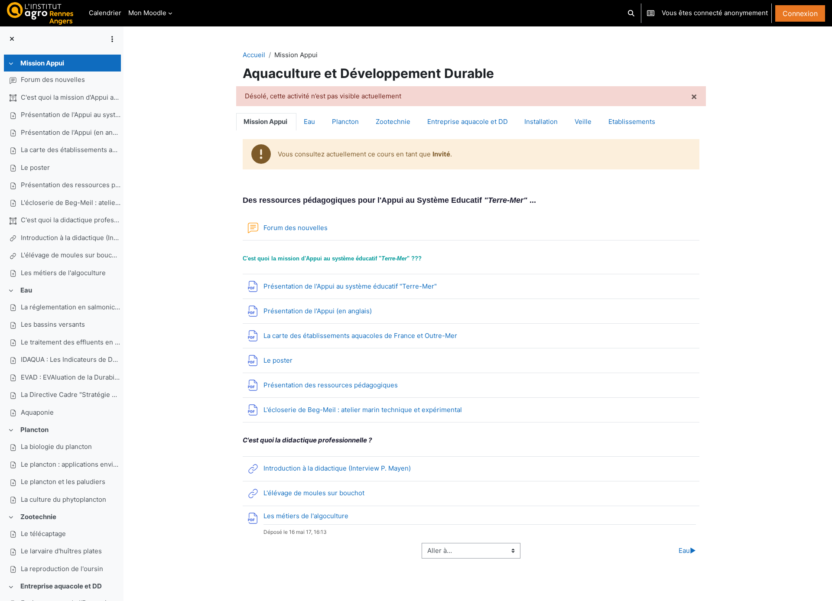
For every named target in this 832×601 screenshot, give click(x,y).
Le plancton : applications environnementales (70, 464)
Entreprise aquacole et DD (61, 586)
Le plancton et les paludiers (63, 482)
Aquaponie (37, 412)
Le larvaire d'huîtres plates (61, 551)
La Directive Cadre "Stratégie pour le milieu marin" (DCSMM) (70, 394)
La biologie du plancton (56, 446)
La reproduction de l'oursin (62, 569)
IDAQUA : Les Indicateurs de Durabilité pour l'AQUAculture (70, 359)
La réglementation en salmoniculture (70, 307)
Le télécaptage (43, 534)
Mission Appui (42, 63)
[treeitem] (61, 168)
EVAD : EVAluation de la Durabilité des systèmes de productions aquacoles (70, 377)
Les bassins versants (53, 324)
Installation (541, 121)
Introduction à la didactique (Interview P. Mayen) (70, 238)
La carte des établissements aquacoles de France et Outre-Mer (70, 150)
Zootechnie (38, 517)
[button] (632, 13)
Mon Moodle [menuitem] (147, 13)
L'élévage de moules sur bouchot (70, 255)
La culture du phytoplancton (63, 499)
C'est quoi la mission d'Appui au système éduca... (70, 97)
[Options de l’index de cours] (112, 39)
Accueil (254, 55)
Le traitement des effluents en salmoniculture (70, 342)
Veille (583, 121)
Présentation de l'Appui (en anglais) (70, 132)
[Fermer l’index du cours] (12, 39)
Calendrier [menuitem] (105, 13)
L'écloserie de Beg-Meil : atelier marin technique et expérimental (70, 202)
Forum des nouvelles (53, 79)
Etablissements (631, 121)
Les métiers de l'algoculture (63, 273)
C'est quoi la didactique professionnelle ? (70, 220)
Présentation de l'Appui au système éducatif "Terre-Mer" (70, 114)
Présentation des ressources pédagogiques (70, 185)
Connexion (800, 13)
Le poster (35, 167)
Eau (26, 290)
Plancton (34, 430)
